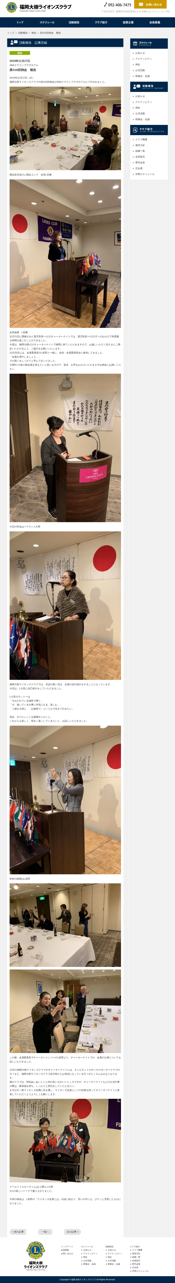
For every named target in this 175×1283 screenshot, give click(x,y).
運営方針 (140, 145)
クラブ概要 (141, 139)
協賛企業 (128, 22)
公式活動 (140, 70)
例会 (33, 32)
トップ (20, 22)
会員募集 (155, 22)
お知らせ (140, 53)
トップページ (67, 1246)
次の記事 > (72, 1231)
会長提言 (140, 156)
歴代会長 (140, 162)
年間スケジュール (144, 174)
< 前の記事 (18, 1231)
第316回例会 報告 (23, 70)
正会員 (139, 168)
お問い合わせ (67, 1253)
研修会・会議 (142, 76)
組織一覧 (140, 151)
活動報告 (74, 22)
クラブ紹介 (101, 22)
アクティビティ (143, 58)
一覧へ (45, 1231)
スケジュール (47, 22)
